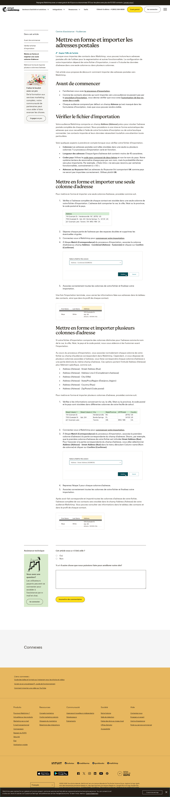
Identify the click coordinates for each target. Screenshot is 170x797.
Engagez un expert (137, 717)
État (14, 741)
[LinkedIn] (95, 774)
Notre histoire (106, 713)
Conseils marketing (46, 713)
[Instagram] (89, 774)
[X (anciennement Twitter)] (84, 774)
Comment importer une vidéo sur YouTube (30, 688)
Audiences (81, 31)
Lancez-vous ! (128, 2)
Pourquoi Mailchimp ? (21, 713)
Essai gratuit (135, 9)
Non (61, 558)
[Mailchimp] (112, 763)
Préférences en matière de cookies (128, 787)
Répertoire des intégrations (49, 725)
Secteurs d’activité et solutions (34, 9)
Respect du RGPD (20, 733)
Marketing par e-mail (21, 721)
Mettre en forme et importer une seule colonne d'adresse (31, 56)
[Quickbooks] (98, 763)
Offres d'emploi (106, 725)
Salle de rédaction (107, 717)
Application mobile (20, 745)
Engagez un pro (36, 118)
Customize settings (152, 792)
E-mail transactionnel (21, 725)
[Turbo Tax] (69, 763)
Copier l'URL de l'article (68, 53)
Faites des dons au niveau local (112, 721)
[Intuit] (57, 763)
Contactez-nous (136, 713)
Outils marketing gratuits (48, 717)
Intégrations (57, 9)
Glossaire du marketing (48, 721)
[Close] (166, 792)
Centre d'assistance (65, 31)
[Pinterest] (107, 774)
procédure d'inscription (76, 97)
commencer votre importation (110, 238)
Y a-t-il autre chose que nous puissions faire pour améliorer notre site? (89, 565)
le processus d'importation (97, 91)
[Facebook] (78, 774)
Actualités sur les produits (23, 717)
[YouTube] (101, 774)
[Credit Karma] (83, 763)
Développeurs (71, 717)
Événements (71, 721)
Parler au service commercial (141, 725)
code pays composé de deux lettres (100, 157)
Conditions (95, 787)
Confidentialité (86, 787)
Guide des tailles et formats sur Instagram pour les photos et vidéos (39, 680)
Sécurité (16, 737)
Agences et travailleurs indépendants (80, 713)
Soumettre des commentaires (70, 599)
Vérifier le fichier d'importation (30, 47)
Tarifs (86, 9)
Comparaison (18, 729)
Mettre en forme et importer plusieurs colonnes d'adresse (34, 66)
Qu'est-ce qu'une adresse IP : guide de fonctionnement (34, 684)
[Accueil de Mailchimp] (11, 9)
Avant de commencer (32, 40)
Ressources (73, 9)
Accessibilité (105, 729)
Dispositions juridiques (108, 787)
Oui (61, 555)
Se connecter (152, 9)
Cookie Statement (92, 793)
